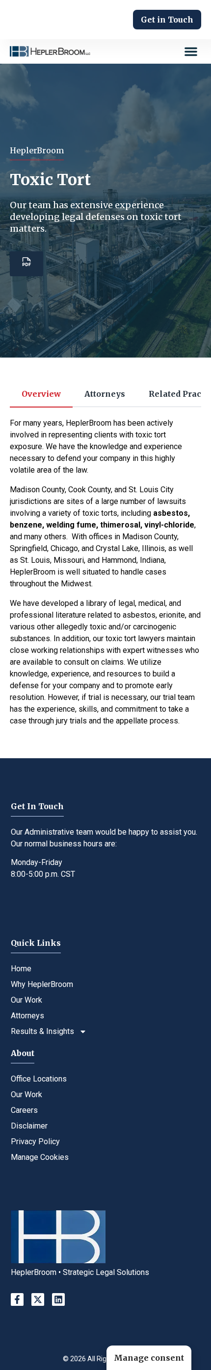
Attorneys (27, 1015)
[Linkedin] (58, 1299)
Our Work (26, 1000)
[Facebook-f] (17, 1299)
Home (21, 968)
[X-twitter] (37, 1299)
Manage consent (149, 1358)
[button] (191, 51)
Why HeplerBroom (42, 984)
